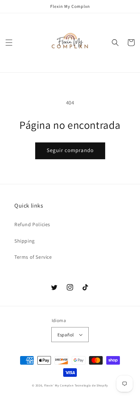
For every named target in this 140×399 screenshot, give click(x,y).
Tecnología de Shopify (91, 385)
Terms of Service (33, 257)
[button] (9, 42)
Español (65, 335)
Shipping (24, 241)
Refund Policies (32, 224)
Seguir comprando (70, 150)
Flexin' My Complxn (59, 385)
